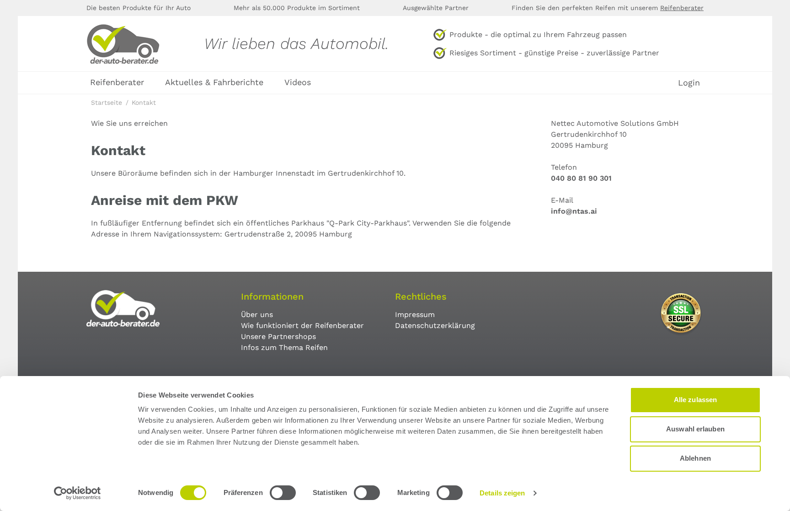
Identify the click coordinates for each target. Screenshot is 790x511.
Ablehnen (695, 458)
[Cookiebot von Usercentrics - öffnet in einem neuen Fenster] (77, 493)
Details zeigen (502, 493)
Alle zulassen (695, 399)
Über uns (257, 314)
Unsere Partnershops (278, 336)
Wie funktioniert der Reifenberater (302, 325)
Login (689, 83)
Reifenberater (682, 7)
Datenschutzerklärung (435, 325)
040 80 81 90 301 (581, 178)
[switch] (283, 492)
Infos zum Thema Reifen (284, 347)
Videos (297, 82)
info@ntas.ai (574, 211)
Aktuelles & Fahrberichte (214, 82)
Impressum (415, 314)
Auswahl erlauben (695, 429)
